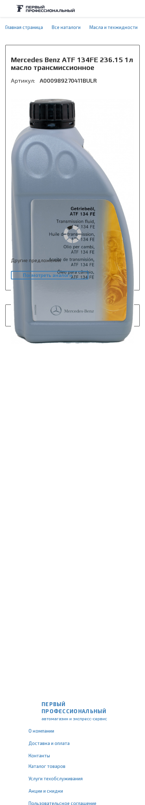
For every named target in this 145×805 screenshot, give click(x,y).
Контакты (39, 755)
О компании (41, 731)
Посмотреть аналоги (47, 275)
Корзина (136, 8)
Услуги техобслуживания (56, 778)
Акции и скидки (46, 791)
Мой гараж (122, 8)
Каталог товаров (47, 766)
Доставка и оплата (49, 743)
